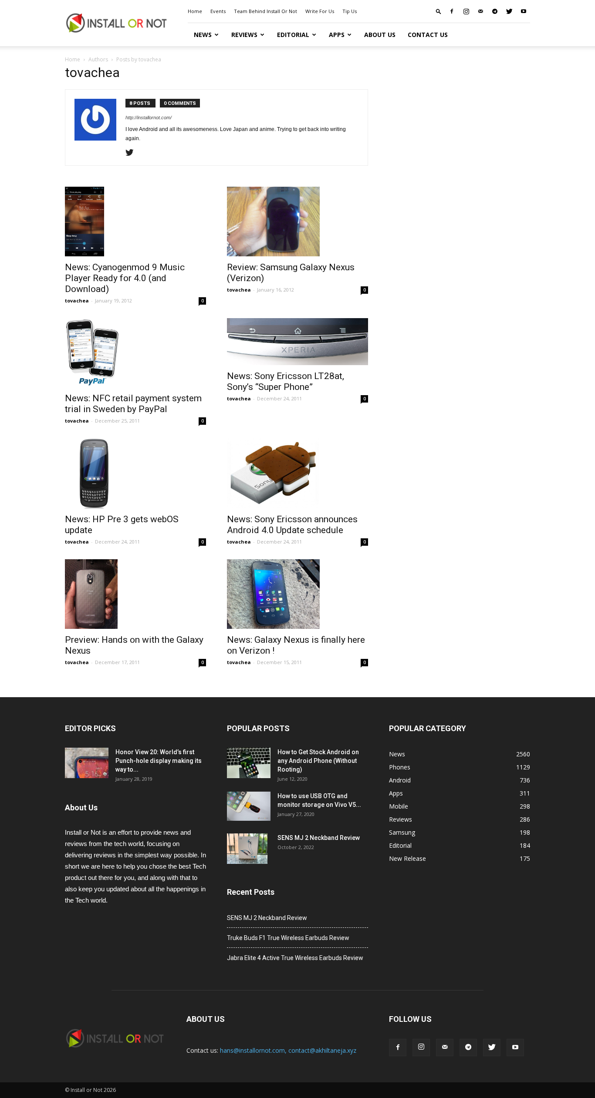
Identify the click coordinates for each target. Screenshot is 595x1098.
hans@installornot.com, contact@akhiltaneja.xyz (288, 1050)
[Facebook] (451, 11)
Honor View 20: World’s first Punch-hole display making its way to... (158, 761)
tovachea (77, 300)
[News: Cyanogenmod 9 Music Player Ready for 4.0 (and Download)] (135, 221)
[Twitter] (509, 11)
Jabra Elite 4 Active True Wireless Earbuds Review (295, 957)
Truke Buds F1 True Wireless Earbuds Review (288, 937)
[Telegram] (494, 11)
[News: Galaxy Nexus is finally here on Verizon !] (297, 594)
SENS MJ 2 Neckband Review (318, 837)
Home (195, 11)
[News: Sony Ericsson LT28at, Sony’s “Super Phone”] (297, 341)
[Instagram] (466, 11)
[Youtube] (523, 11)
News (203, 34)
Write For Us (319, 11)
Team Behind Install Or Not (265, 11)
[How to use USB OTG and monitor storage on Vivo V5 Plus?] (248, 806)
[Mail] (480, 11)
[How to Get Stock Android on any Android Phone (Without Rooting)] (248, 763)
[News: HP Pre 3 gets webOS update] (135, 473)
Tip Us (349, 11)
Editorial (293, 34)
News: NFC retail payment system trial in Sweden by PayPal (133, 403)
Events (218, 11)
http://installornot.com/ (148, 117)
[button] (438, 11)
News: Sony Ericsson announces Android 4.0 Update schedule (292, 524)
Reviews (244, 34)
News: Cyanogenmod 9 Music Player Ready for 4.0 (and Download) (125, 278)
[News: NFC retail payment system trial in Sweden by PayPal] (135, 352)
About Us (380, 34)
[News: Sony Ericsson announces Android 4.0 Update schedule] (297, 473)
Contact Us (428, 34)
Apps (337, 34)
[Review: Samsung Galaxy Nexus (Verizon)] (297, 221)
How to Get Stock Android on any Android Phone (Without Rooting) (318, 761)
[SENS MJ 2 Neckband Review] (247, 848)
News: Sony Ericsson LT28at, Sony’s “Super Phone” (285, 381)
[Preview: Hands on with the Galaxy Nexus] (135, 594)
